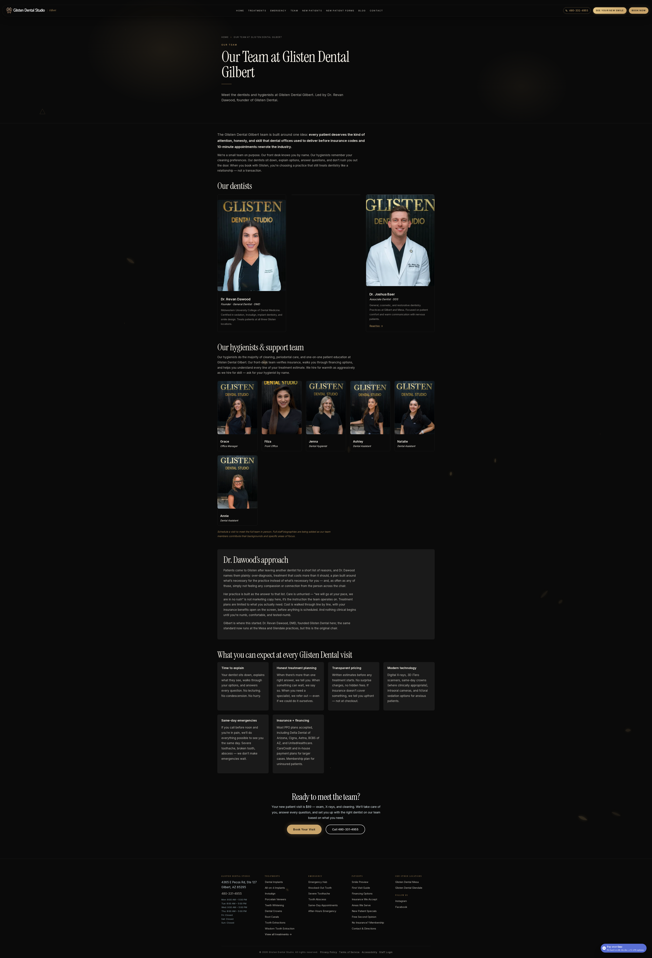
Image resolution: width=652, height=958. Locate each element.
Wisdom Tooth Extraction (279, 928)
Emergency (278, 10)
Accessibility (369, 952)
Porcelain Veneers (275, 899)
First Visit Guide (361, 887)
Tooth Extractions (275, 922)
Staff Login (386, 952)
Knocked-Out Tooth (320, 887)
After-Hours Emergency (322, 911)
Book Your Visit (304, 829)
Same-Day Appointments (323, 905)
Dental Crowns (273, 911)
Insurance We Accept (364, 899)
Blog (362, 10)
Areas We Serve (361, 905)
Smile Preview (360, 882)
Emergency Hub (317, 882)
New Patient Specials (364, 911)
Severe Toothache (319, 893)
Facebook (401, 907)
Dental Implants (274, 882)
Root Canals (272, 916)
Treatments (257, 10)
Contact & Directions (364, 928)
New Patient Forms (340, 10)
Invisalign (270, 893)
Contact (376, 10)
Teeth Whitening (274, 905)
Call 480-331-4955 (345, 829)
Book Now (639, 10)
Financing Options (362, 893)
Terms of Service (349, 952)
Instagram (401, 901)
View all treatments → (278, 934)
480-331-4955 (231, 893)
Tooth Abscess (317, 899)
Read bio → (376, 326)
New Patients (312, 10)
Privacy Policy (328, 952)
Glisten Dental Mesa (407, 882)
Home (240, 10)
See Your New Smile (610, 10)
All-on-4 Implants (275, 887)
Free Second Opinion (364, 916)
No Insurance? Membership (368, 922)
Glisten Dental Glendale (408, 887)
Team (294, 10)
